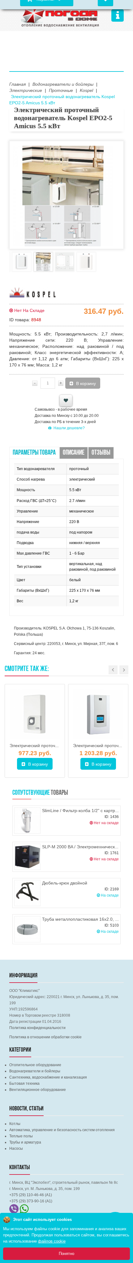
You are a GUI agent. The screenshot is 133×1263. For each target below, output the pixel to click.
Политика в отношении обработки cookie (45, 1037)
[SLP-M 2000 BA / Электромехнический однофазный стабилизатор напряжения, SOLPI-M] (27, 857)
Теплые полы (21, 1136)
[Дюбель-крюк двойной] (27, 893)
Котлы (14, 1124)
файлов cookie (52, 1241)
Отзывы (101, 452)
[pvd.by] (60, 15)
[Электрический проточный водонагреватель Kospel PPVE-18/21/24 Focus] (98, 714)
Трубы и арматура (25, 1142)
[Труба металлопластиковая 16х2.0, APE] (27, 929)
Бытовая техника (24, 1083)
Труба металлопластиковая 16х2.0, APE (82, 919)
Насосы (16, 1148)
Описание (73, 452)
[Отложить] (66, 400)
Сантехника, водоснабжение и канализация (48, 1077)
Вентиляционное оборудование (37, 1090)
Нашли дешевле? (69, 428)
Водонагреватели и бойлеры (34, 1071)
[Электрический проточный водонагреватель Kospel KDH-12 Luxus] (35, 714)
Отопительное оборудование (35, 1065)
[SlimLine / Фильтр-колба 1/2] (27, 820)
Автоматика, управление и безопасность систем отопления (62, 1130)
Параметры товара (34, 452)
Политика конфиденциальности (37, 1028)
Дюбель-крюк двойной (64, 882)
